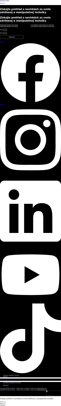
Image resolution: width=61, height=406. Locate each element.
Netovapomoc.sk (42, 388)
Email (1, 29)
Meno (1, 33)
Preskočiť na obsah (4, 0)
